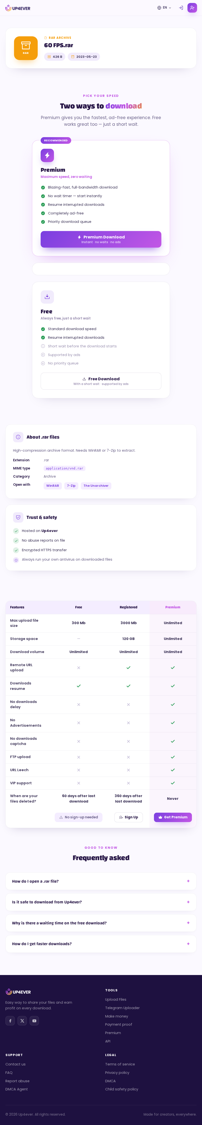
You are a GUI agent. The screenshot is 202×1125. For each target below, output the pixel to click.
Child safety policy (121, 1089)
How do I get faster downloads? (42, 944)
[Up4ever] (18, 8)
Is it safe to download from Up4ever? (47, 902)
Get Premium (175, 817)
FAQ (9, 1072)
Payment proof (118, 1024)
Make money (116, 1016)
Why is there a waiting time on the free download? (59, 923)
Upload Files (115, 999)
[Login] (180, 7)
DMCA (110, 1081)
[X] (22, 1020)
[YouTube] (34, 1020)
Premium (113, 1032)
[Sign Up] (192, 8)
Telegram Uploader (122, 1007)
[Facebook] (10, 1020)
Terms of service (120, 1064)
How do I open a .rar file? (35, 881)
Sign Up (131, 817)
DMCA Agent (16, 1089)
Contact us (15, 1064)
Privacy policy (117, 1072)
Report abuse (17, 1081)
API (107, 1041)
